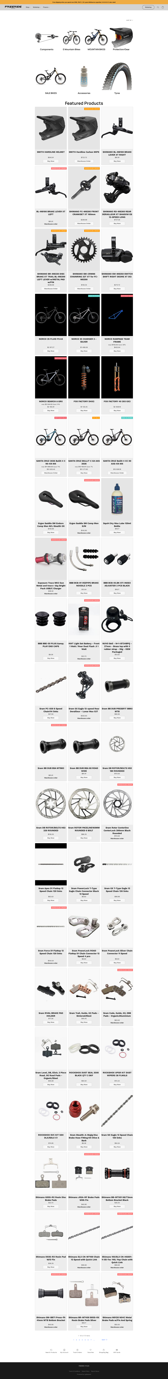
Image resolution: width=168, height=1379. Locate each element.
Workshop (36, 7)
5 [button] (85, 1340)
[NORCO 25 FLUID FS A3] (51, 315)
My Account (64, 1352)
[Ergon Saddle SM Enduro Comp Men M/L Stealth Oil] (51, 499)
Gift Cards (116, 1352)
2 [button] (76, 1340)
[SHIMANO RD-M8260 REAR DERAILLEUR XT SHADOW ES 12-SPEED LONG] (117, 187)
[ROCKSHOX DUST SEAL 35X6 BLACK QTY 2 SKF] (84, 1048)
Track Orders (77, 1352)
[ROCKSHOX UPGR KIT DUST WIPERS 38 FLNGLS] (117, 1048)
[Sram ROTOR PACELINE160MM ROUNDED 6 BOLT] (84, 804)
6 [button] (88, 1340)
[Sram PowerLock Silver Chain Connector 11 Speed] (117, 927)
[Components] (46, 34)
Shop (27, 7)
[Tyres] (117, 72)
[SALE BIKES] (51, 72)
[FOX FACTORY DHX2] (84, 377)
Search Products (51, 1352)
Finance (46, 7)
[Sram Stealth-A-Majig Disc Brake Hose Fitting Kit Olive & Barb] (84, 1111)
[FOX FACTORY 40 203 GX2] (117, 377)
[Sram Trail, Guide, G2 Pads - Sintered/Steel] (84, 989)
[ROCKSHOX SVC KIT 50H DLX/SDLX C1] (51, 1111)
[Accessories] (84, 72)
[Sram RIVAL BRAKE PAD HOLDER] (51, 989)
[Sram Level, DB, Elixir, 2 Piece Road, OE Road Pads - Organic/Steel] (51, 1048)
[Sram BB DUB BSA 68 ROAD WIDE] (84, 744)
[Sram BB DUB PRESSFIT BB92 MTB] (117, 685)
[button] (13, 7)
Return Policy (85, 1371)
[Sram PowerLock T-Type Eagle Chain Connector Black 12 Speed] (84, 864)
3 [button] (79, 1340)
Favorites (91, 1352)
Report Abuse (95, 1371)
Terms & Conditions (74, 1371)
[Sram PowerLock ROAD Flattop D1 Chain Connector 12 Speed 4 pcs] (84, 927)
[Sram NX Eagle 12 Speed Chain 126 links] (117, 1111)
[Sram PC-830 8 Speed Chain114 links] (51, 685)
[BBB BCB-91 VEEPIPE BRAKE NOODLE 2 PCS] (84, 559)
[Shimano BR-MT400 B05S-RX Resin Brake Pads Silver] (84, 1293)
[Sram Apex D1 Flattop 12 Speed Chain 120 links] (51, 864)
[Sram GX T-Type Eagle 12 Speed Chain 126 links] (117, 864)
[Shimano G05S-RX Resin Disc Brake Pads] (51, 1173)
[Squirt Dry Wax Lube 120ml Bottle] (117, 499)
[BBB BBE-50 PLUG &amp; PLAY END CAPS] (51, 619)
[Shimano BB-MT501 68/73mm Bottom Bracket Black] (117, 1173)
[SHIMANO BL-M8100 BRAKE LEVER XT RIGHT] (117, 128)
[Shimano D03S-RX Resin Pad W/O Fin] (51, 1233)
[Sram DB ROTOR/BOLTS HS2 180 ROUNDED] (117, 744)
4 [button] (82, 1340)
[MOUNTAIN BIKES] (96, 34)
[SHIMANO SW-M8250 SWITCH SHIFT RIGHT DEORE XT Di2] (117, 250)
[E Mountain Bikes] (71, 34)
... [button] (94, 1340)
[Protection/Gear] (121, 34)
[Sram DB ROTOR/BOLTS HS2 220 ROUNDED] (51, 804)
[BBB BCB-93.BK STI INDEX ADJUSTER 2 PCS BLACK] (117, 559)
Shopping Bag (103, 1352)
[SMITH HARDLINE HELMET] (51, 128)
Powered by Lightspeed (84, 1374)
